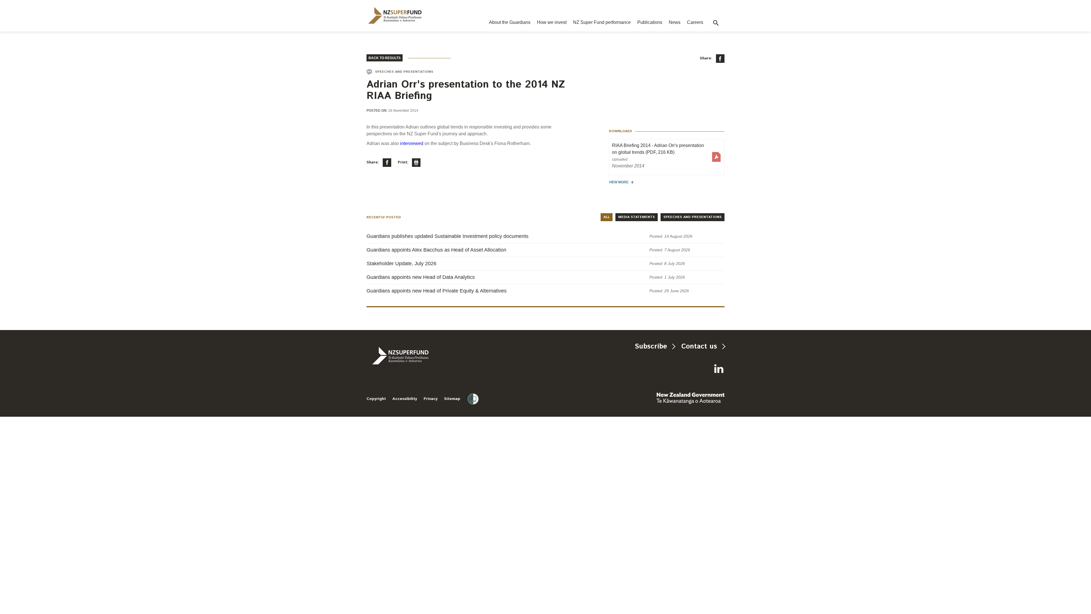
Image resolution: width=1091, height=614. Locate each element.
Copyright (376, 399)
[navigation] (395, 15)
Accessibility (404, 399)
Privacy (431, 399)
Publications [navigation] (649, 22)
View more (618, 182)
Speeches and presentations (692, 217)
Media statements (636, 217)
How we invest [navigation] (552, 22)
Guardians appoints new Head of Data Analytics (421, 277)
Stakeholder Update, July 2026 (401, 263)
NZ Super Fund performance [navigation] (602, 22)
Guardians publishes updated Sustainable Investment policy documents (447, 236)
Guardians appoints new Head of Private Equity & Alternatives (437, 291)
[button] (716, 23)
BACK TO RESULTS (384, 58)
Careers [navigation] (695, 22)
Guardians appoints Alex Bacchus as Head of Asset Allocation (436, 250)
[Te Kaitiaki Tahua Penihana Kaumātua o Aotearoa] (416, 355)
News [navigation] (674, 22)
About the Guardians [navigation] (509, 22)
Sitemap (452, 399)
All (606, 217)
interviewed (412, 143)
